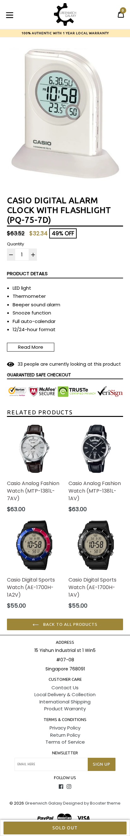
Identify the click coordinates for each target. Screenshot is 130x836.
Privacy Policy (65, 727)
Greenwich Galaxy (43, 803)
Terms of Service (65, 742)
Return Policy (65, 735)
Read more (30, 347)
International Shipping (65, 701)
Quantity (15, 244)
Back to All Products (70, 624)
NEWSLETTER (65, 753)
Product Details (27, 273)
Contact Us (65, 687)
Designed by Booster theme (92, 803)
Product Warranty (65, 708)
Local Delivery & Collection (65, 694)
